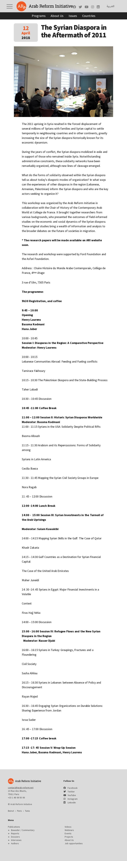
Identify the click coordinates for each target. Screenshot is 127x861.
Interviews (16, 840)
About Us (57, 16)
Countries (88, 16)
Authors (15, 843)
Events (68, 833)
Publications (14, 826)
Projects (69, 836)
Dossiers (15, 836)
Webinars (69, 830)
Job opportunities (74, 843)
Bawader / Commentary (23, 830)
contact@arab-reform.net (20, 787)
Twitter (71, 791)
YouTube (72, 795)
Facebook (73, 787)
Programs (38, 16)
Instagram (73, 798)
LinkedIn (72, 802)
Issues (73, 16)
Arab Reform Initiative (45, 6)
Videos (68, 826)
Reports (15, 833)
